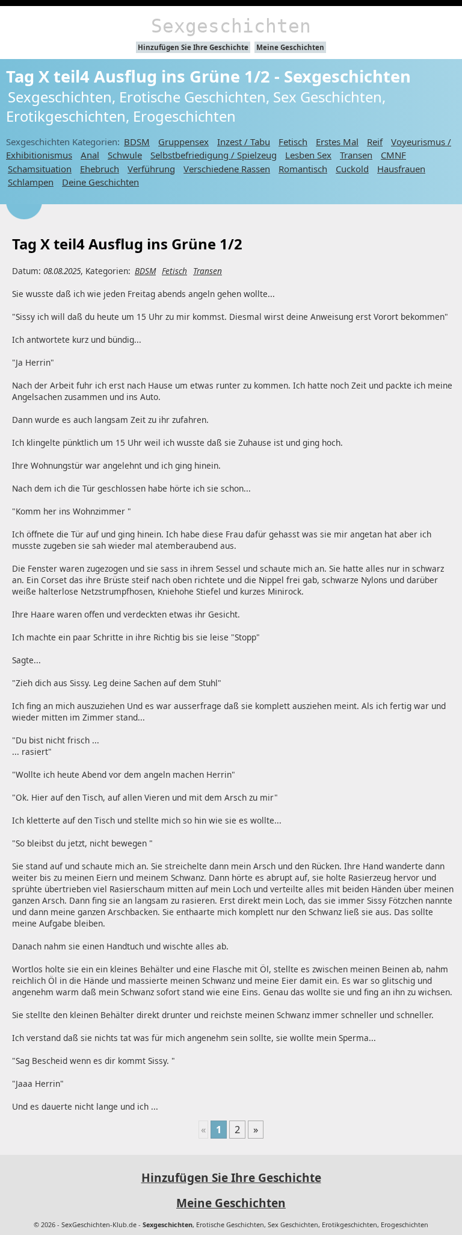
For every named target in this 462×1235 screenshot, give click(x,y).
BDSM (137, 142)
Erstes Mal (337, 142)
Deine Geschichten (100, 182)
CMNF (393, 155)
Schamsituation (40, 169)
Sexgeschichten (231, 26)
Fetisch (293, 142)
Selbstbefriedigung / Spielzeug (213, 155)
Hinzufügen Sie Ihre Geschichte (193, 47)
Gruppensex (183, 142)
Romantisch (303, 169)
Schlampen (31, 182)
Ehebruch (99, 169)
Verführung (151, 169)
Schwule (125, 155)
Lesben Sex (308, 155)
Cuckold (352, 169)
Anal (90, 155)
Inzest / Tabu (243, 142)
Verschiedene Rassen (226, 169)
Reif (375, 142)
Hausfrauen (401, 169)
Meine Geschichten (290, 47)
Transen (356, 155)
